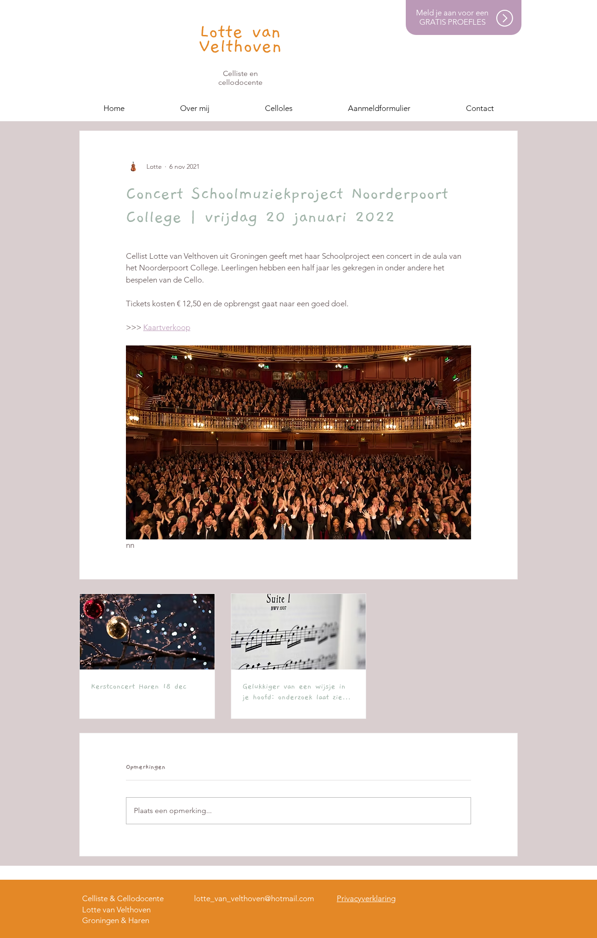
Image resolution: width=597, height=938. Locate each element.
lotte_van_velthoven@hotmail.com (254, 898)
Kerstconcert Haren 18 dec (139, 686)
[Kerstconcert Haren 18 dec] (147, 631)
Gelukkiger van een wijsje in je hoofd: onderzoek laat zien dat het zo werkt (295, 692)
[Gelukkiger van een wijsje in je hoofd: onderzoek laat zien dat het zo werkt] (298, 631)
